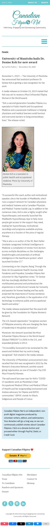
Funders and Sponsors (12, 487)
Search (44, 2)
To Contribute (8, 483)
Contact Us (32, 479)
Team (4, 479)
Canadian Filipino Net (12, 475)
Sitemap (30, 483)
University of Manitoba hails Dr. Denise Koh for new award (23, 60)
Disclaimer (32, 475)
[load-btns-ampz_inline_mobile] (45, 523)
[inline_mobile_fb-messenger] (38, 523)
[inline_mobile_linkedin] (29, 523)
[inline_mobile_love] (4, 523)
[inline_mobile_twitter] (21, 523)
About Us (32, 2)
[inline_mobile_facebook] (13, 523)
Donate (5, 491)
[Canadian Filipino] (25, 20)
